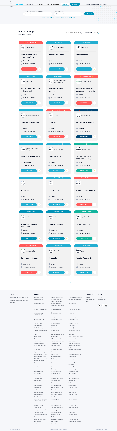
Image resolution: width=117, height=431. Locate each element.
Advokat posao (72, 390)
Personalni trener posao (57, 390)
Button (85, 11)
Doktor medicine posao (56, 392)
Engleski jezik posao (73, 369)
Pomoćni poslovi (55, 403)
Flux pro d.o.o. (84, 183)
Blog (48, 4)
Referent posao (72, 417)
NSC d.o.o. (56, 183)
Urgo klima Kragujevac (59, 47)
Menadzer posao (73, 394)
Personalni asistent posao (57, 352)
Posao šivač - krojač (73, 323)
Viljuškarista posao (38, 394)
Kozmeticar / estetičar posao (58, 328)
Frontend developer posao (75, 421)
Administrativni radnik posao (75, 297)
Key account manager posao (40, 352)
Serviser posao (72, 376)
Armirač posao (37, 380)
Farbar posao (37, 317)
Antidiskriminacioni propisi (90, 300)
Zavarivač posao (38, 385)
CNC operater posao (73, 319)
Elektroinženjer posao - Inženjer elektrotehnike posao (41, 359)
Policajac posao (55, 421)
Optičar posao (54, 354)
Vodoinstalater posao (56, 309)
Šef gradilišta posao (56, 313)
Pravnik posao (37, 341)
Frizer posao (72, 325)
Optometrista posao (38, 392)
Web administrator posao (57, 407)
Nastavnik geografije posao (40, 414)
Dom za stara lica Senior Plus (33, 115)
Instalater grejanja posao (74, 359)
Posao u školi (72, 410)
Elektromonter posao (39, 303)
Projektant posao (73, 387)
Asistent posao (72, 385)
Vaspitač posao (55, 330)
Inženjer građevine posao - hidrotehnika (75, 363)
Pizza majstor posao (56, 345)
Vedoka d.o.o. (57, 217)
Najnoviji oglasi (19, 4)
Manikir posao (37, 423)
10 (65, 283)
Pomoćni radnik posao (39, 362)
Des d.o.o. (28, 217)
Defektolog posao (73, 341)
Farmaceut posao (73, 352)
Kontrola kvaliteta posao (57, 378)
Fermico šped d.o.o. (86, 115)
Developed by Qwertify (101, 429)
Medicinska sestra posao (75, 309)
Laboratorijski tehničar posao (58, 338)
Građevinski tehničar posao (40, 354)
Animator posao (37, 336)
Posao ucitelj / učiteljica (74, 330)
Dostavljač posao (73, 414)
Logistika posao (38, 366)
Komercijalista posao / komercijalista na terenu (56, 300)
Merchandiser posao (73, 419)
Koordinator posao (38, 403)
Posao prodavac (38, 325)
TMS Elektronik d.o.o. (86, 149)
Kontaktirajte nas (55, 4)
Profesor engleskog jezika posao (40, 331)
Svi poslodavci (40, 4)
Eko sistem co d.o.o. (86, 81)
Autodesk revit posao (56, 356)
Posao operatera (38, 378)
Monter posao (72, 412)
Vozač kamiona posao (39, 343)
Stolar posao (54, 325)
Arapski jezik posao (56, 376)
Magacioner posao (55, 323)
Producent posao (55, 410)
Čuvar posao (37, 349)
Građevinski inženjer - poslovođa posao (39, 313)
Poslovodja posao (55, 380)
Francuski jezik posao (74, 371)
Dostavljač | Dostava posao (40, 396)
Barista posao (37, 417)
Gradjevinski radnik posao (57, 419)
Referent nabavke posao (40, 356)
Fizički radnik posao (56, 366)
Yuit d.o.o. (56, 115)
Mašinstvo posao (55, 359)
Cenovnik (88, 297)
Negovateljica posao (73, 328)
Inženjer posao (37, 387)
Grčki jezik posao (38, 373)
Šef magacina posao (56, 385)
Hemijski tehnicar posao (57, 387)
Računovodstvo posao (56, 349)
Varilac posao (72, 383)
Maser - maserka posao (74, 338)
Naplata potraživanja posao (75, 354)
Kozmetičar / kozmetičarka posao (75, 346)
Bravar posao (54, 317)
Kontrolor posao (55, 396)
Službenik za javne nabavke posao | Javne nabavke (40, 399)
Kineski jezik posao (38, 376)
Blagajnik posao (72, 396)
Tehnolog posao (38, 323)
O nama (100, 297)
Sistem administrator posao (40, 345)
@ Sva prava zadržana (15, 429)
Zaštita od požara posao (57, 417)
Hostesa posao (37, 407)
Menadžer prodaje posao (74, 343)
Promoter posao (72, 405)
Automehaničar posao (39, 319)
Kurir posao (71, 334)
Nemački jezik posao (39, 371)
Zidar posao (71, 313)
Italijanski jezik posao (56, 371)
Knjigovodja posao (38, 297)
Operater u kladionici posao (75, 349)
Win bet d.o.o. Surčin (30, 183)
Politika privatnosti (53, 429)
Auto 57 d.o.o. (84, 47)
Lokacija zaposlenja (59, 11)
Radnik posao (54, 383)
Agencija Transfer (85, 217)
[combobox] (57, 14)
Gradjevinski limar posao (40, 419)
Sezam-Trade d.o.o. (30, 47)
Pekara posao (37, 369)
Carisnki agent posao (56, 343)
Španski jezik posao (56, 369)
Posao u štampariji (55, 362)
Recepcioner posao (38, 299)
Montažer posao (38, 383)
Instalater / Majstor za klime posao (40, 310)
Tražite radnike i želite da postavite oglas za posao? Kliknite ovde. (58, 17)
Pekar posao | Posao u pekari (76, 336)
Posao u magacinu (73, 399)
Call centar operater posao (75, 299)
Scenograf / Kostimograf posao (41, 410)
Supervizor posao (55, 414)
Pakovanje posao (55, 399)
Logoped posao (55, 423)
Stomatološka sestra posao (57, 334)
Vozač (35, 334)
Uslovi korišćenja (63, 429)
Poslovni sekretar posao (57, 297)
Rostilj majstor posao (56, 405)
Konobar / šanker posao (39, 328)
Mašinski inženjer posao (74, 317)
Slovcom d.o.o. (57, 250)
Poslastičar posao (38, 412)
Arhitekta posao (72, 356)
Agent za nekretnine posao (57, 341)
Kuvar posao (37, 338)
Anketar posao (37, 390)
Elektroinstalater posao (74, 378)
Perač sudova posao (56, 412)
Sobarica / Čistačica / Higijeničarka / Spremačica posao (57, 305)
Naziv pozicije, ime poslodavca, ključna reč (34, 11)
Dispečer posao (72, 403)
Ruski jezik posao (55, 373)
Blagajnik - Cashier (38, 405)
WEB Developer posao (56, 394)
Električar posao (72, 303)
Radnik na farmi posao (74, 366)
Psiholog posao (55, 336)
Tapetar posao (72, 380)
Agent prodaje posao (73, 407)
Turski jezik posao (73, 373)
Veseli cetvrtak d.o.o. (58, 149)
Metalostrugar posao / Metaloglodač (56, 320)
